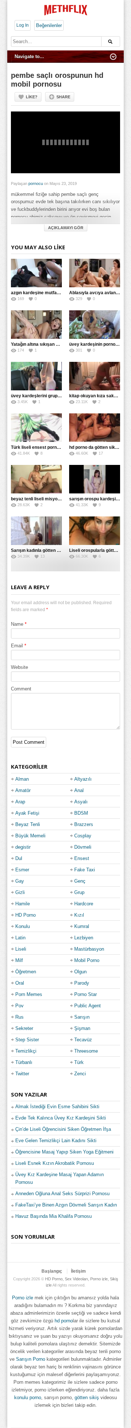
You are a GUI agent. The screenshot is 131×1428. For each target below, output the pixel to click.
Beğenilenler (49, 25)
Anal (79, 790)
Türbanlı (23, 1062)
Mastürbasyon (89, 949)
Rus (19, 1017)
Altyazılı (83, 779)
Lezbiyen (83, 937)
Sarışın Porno (30, 1359)
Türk (79, 1062)
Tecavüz (83, 1039)
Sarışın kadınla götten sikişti (40, 550)
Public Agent (87, 1005)
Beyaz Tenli (27, 824)
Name (17, 624)
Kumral (81, 926)
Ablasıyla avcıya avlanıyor (96, 292)
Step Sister (27, 1039)
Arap (20, 801)
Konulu (22, 926)
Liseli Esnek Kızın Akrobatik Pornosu (54, 1163)
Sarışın (82, 1017)
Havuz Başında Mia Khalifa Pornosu (53, 1216)
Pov (19, 1005)
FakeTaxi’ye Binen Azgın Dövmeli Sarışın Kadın (66, 1205)
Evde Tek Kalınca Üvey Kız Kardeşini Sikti (60, 1118)
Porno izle (22, 1297)
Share (63, 97)
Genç (80, 881)
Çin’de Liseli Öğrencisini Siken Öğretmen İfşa (63, 1129)
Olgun (80, 971)
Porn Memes (28, 994)
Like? (31, 97)
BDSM (81, 813)
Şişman (82, 1028)
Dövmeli (82, 847)
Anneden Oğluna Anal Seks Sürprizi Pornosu (62, 1193)
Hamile (22, 903)
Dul (18, 858)
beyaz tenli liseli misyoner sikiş (43, 498)
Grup (79, 892)
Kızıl (79, 915)
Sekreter (24, 1028)
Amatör (23, 790)
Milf (19, 960)
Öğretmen (25, 971)
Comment (21, 689)
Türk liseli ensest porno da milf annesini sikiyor (59, 447)
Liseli (20, 949)
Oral (19, 983)
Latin (20, 937)
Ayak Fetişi (27, 813)
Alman (22, 779)
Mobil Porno (86, 960)
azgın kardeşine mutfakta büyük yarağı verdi (57, 292)
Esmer (22, 869)
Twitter (22, 1073)
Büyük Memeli (30, 835)
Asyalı (81, 801)
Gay (19, 881)
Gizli (20, 892)
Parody (81, 983)
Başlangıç (51, 1271)
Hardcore (83, 903)
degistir (23, 847)
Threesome (86, 1051)
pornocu (35, 183)
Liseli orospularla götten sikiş (99, 550)
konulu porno (27, 1397)
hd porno (64, 1320)
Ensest (81, 858)
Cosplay (82, 835)
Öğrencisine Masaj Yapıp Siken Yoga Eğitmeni (64, 1152)
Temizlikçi (25, 1051)
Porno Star (85, 994)
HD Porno (25, 915)
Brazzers (83, 824)
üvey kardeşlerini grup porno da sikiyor (51, 395)
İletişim (78, 1271)
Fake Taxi (84, 869)
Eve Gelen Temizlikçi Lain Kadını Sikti (55, 1140)
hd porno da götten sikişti (95, 447)
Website (19, 667)
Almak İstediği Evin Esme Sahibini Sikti (57, 1106)
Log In (22, 25)
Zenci (80, 1073)
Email (17, 645)
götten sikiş (87, 1397)
